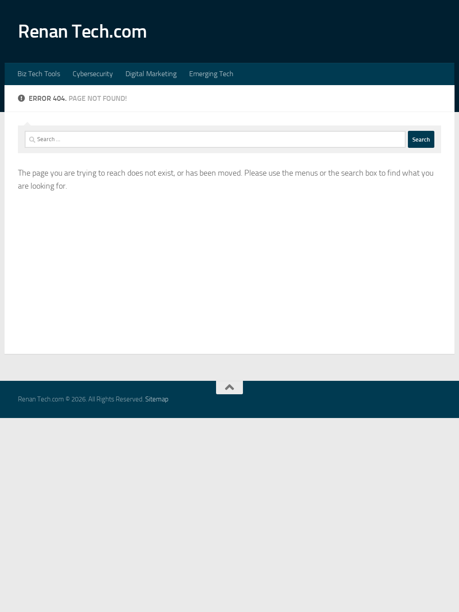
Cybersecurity (93, 73)
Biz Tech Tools (38, 73)
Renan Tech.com (82, 31)
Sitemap (157, 399)
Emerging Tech (211, 73)
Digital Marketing (151, 73)
